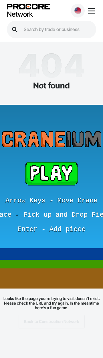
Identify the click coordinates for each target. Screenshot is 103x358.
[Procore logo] (28, 7)
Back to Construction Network (51, 321)
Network (20, 14)
